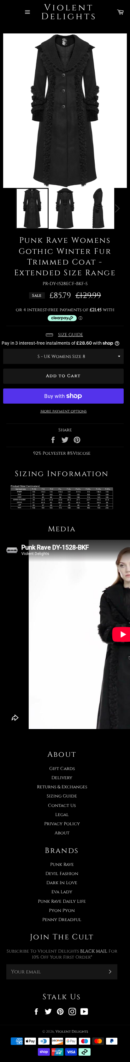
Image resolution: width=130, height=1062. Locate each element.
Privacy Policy (62, 824)
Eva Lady (61, 892)
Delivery (61, 778)
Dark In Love (61, 883)
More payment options (63, 411)
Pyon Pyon (62, 910)
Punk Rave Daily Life (62, 901)
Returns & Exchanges (62, 787)
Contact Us (62, 805)
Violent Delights (72, 1031)
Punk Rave (62, 864)
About (62, 833)
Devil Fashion (61, 874)
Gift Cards (62, 769)
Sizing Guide (62, 796)
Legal (62, 815)
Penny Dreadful (61, 920)
